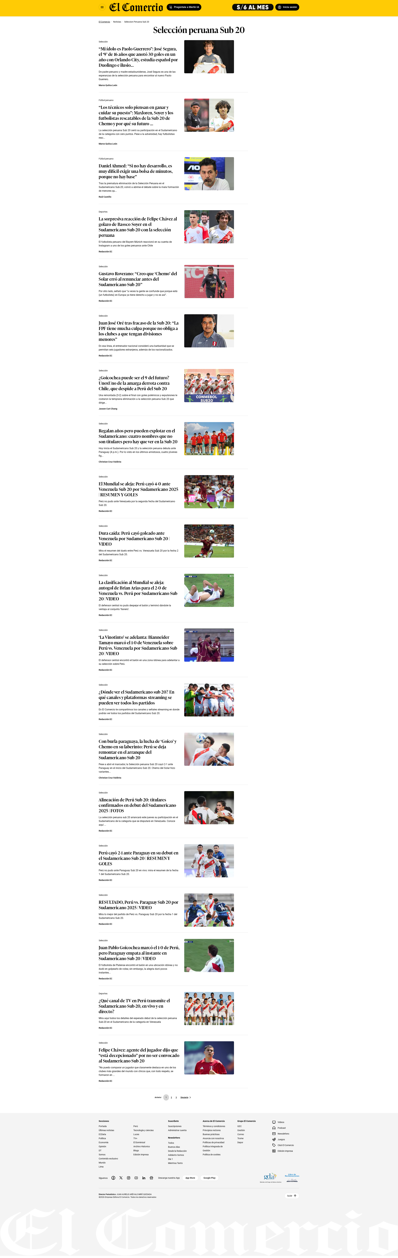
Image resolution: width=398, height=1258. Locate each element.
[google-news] (151, 1178)
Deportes (103, 211)
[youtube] (136, 1178)
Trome (240, 1138)
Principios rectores (212, 1130)
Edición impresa (141, 1154)
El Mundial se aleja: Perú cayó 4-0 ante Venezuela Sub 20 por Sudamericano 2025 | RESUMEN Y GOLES (138, 489)
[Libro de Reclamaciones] (292, 1178)
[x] (121, 1178)
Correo (240, 1134)
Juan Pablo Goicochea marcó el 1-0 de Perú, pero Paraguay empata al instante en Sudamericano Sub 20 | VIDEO (139, 952)
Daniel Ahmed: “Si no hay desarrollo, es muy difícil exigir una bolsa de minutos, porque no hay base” (136, 171)
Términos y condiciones (214, 1126)
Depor (240, 1142)
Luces (136, 1134)
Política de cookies (211, 1154)
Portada (103, 1126)
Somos (102, 1154)
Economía (103, 1142)
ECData (102, 1134)
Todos (171, 1143)
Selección (103, 41)
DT (100, 1150)
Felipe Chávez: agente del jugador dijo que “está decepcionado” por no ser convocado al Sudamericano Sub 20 (139, 1055)
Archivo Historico (141, 1146)
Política (102, 1138)
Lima (101, 1166)
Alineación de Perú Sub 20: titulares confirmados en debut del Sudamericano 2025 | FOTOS (137, 805)
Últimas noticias (106, 1130)
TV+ (135, 1138)
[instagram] (128, 1178)
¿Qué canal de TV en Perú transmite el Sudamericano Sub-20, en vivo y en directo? (134, 1005)
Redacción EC (105, 251)
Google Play (209, 1178)
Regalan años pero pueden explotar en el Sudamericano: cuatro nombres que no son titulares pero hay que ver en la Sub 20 (138, 435)
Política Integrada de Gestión (213, 1148)
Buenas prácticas (211, 1134)
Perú (135, 1126)
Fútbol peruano (106, 100)
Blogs (136, 1150)
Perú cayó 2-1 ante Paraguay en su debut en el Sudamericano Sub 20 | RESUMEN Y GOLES (138, 858)
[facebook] (113, 1178)
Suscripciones (174, 1126)
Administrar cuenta (177, 1130)
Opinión (102, 1146)
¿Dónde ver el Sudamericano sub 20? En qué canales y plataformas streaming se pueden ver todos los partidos (136, 697)
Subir (289, 1196)
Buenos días (174, 1147)
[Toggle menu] (102, 7)
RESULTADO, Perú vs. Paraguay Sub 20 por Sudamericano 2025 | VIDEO (138, 904)
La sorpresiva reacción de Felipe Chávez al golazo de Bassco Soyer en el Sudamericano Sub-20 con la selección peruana (138, 226)
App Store (190, 1178)
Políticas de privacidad (213, 1142)
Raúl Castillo (105, 197)
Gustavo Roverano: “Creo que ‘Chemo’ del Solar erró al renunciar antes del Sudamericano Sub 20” (138, 278)
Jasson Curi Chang (108, 408)
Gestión (241, 1130)
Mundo (102, 1162)
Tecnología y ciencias (143, 1130)
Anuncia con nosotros (213, 1138)
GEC (239, 1126)
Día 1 (170, 1159)
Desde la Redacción (177, 1151)
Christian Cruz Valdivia (110, 462)
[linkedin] (144, 1178)
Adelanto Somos (176, 1155)
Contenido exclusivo (108, 1158)
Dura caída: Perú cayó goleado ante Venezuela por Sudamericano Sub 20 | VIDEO (134, 538)
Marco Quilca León (108, 85)
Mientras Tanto (175, 1163)
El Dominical (139, 1142)
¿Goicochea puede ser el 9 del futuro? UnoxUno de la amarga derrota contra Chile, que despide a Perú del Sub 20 (134, 382)
